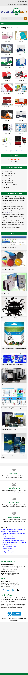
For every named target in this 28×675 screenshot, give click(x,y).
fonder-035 (21, 67)
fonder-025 (7, 133)
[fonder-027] (7, 114)
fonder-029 (7, 107)
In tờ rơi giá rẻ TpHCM (9, 173)
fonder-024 (21, 133)
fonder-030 (21, 94)
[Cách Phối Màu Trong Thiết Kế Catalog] (14, 397)
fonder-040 (7, 41)
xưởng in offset (8, 213)
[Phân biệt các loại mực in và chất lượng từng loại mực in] (14, 334)
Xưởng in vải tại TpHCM (8, 552)
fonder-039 (21, 41)
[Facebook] (3, 590)
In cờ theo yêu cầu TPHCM (9, 546)
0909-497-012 (23, 1)
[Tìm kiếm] (25, 18)
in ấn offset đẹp (5, 293)
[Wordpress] (13, 590)
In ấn (2, 385)
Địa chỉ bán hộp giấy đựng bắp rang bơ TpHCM (14, 540)
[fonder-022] (21, 140)
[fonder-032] (21, 74)
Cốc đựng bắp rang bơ (8, 536)
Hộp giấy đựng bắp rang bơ (9, 538)
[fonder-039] (21, 35)
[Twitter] (8, 590)
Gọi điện (7, 673)
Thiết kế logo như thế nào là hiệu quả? (10, 318)
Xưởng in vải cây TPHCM (9, 548)
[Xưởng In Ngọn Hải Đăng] (14, 11)
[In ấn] (14, 375)
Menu (2, 23)
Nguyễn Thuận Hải (5, 598)
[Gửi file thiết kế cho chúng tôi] (14, 241)
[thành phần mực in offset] (14, 259)
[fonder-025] (7, 127)
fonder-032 (21, 80)
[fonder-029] (7, 101)
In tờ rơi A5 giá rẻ (8, 178)
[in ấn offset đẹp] (14, 282)
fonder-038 (7, 54)
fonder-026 (21, 120)
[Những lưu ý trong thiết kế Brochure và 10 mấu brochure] (14, 443)
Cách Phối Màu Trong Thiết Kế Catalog (11, 408)
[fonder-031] (7, 87)
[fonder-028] (21, 101)
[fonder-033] (7, 74)
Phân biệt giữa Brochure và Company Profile (12, 364)
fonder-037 (21, 54)
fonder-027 (7, 120)
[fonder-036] (7, 61)
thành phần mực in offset (7, 269)
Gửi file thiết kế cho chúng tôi (8, 247)
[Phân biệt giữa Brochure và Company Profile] (14, 358)
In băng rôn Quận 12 (8, 182)
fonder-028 (21, 107)
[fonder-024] (21, 127)
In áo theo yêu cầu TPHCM (10, 185)
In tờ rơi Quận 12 (8, 175)
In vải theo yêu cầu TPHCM (9, 550)
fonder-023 (7, 146)
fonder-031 (7, 94)
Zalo (21, 673)
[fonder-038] (7, 48)
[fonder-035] (21, 61)
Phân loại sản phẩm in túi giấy (8, 429)
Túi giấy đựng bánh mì (9, 180)
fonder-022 (21, 146)
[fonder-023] (7, 140)
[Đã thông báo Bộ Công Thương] (14, 614)
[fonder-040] (7, 35)
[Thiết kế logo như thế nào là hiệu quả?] (14, 306)
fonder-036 (7, 67)
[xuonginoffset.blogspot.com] (18, 590)
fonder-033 (7, 80)
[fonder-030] (21, 87)
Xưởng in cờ (6, 187)
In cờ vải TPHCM (8, 171)
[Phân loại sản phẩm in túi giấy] (14, 419)
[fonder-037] (21, 48)
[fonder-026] (21, 114)
